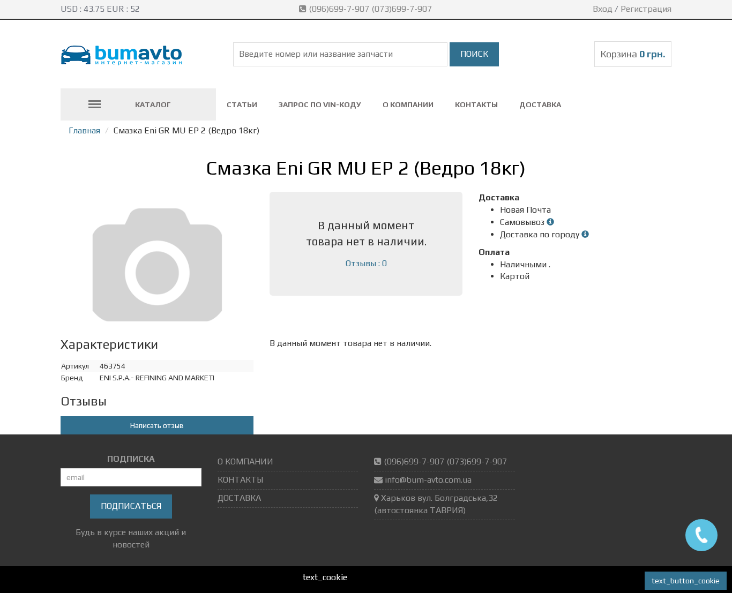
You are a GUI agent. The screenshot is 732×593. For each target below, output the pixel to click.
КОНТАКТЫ (476, 104)
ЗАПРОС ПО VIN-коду (320, 104)
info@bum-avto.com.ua (428, 480)
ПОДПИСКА (131, 459)
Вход (603, 9)
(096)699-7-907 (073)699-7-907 (370, 9)
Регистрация (646, 9)
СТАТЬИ (242, 104)
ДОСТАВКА (540, 104)
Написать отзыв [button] (157, 425)
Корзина (633, 53)
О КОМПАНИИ (408, 104)
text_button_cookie (686, 580)
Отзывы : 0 (366, 263)
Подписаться (131, 506)
